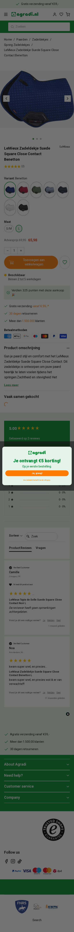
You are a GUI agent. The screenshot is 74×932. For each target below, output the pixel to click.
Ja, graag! (37, 473)
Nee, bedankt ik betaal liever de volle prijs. (36, 480)
